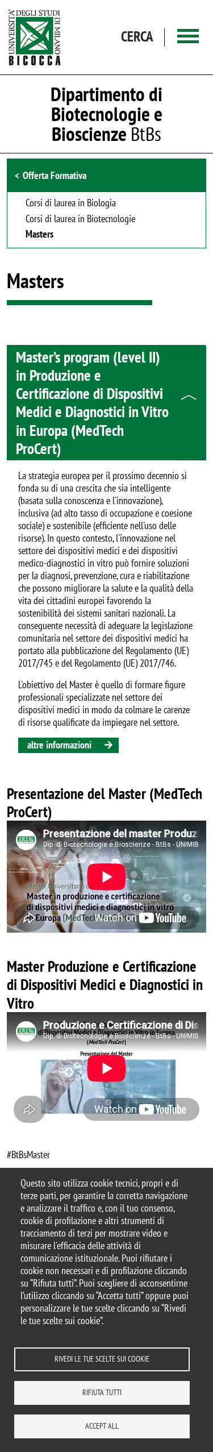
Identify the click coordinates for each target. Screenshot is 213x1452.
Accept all (102, 1426)
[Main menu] (188, 37)
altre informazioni (59, 744)
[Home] (34, 37)
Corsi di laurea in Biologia (71, 203)
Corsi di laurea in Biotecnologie (80, 219)
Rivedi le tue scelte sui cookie (102, 1359)
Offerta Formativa (54, 175)
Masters (39, 234)
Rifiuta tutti (102, 1392)
